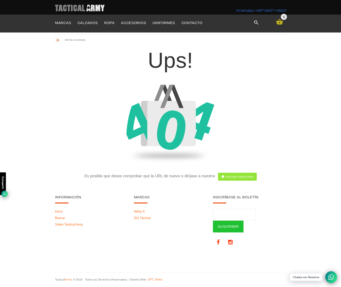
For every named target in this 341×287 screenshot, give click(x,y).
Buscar (60, 218)
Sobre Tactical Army (69, 224)
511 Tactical (142, 218)
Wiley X (139, 211)
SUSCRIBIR (228, 226)
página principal (240, 176)
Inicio (59, 211)
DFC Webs (155, 279)
